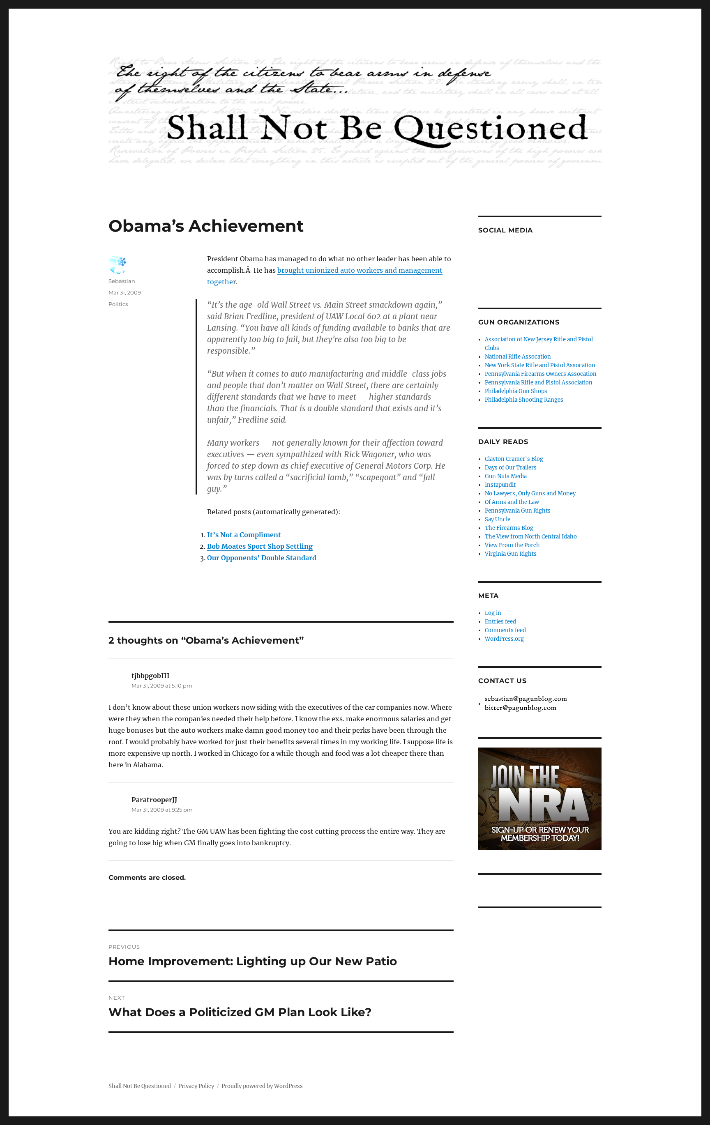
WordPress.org (504, 638)
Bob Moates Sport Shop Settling (260, 546)
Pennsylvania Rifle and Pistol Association (538, 382)
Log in (493, 613)
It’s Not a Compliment (244, 535)
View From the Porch (512, 545)
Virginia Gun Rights (511, 553)
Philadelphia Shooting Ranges (524, 399)
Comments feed (505, 630)
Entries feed (500, 621)
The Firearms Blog (509, 528)
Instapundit (500, 484)
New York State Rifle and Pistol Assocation (540, 365)
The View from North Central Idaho (531, 536)
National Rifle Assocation (518, 356)
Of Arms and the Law (512, 502)
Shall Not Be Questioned (139, 1086)
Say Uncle (497, 519)
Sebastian (121, 281)
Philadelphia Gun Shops (516, 391)
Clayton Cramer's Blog (514, 459)
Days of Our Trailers (511, 467)
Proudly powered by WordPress (262, 1086)
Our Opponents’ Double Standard (261, 558)
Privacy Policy (196, 1086)
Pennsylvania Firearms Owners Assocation (541, 373)
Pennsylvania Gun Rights (518, 510)
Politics (118, 304)
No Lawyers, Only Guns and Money (530, 493)
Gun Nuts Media (506, 476)
